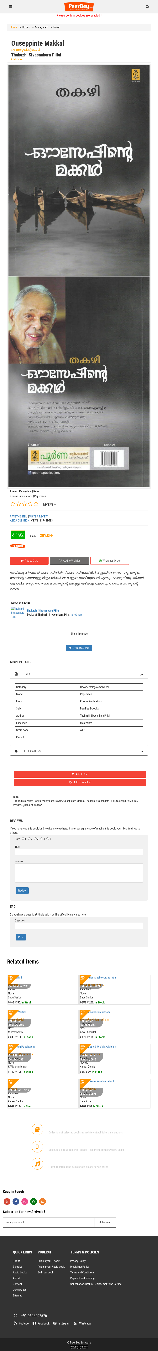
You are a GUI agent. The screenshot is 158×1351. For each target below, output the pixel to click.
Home (13, 27)
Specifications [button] (30, 751)
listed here (76, 614)
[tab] (79, 674)
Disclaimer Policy (79, 1266)
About (16, 1278)
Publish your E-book (49, 1261)
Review (22, 890)
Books (16, 1261)
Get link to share (80, 648)
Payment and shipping (82, 1278)
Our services (20, 1289)
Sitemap (17, 1295)
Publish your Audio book (51, 1266)
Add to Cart (31, 560)
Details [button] (25, 674)
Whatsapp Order (111, 560)
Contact (17, 1284)
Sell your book (45, 1272)
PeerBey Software (80, 1342)
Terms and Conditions (82, 1272)
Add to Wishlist (71, 560)
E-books (17, 1266)
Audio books (20, 1272)
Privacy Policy (78, 1261)
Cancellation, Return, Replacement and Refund (96, 1284)
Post (21, 937)
